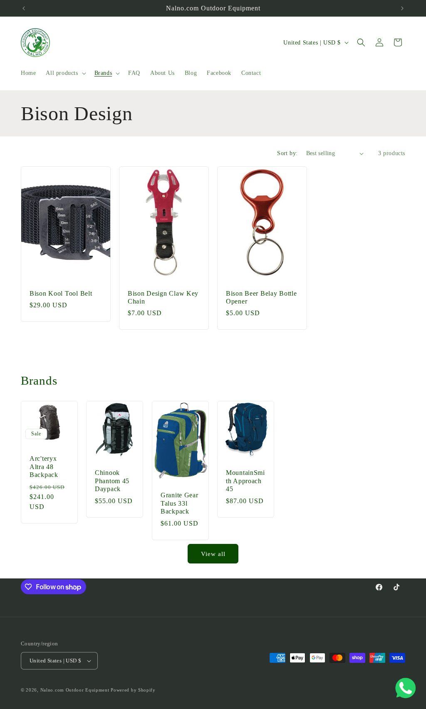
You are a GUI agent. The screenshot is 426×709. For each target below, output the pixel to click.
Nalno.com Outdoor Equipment (74, 689)
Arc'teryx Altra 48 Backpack (44, 466)
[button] (65, 73)
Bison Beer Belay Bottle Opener (261, 297)
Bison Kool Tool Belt (61, 293)
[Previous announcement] (24, 8)
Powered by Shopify (133, 689)
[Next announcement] (402, 8)
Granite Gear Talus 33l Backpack (179, 503)
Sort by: (287, 153)
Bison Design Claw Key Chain (163, 297)
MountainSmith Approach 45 (245, 480)
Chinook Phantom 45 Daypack (112, 480)
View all (213, 554)
